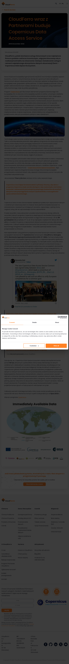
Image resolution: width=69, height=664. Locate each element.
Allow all (56, 346)
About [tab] (57, 322)
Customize (33, 346)
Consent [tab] (12, 322)
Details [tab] (34, 322)
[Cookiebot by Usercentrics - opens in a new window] (59, 317)
